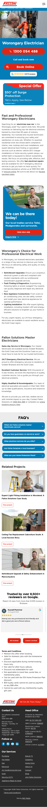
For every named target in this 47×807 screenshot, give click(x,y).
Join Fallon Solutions (33, 777)
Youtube (12, 744)
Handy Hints (30, 763)
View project (7, 505)
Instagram (8, 744)
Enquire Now (10, 237)
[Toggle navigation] (43, 4)
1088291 (40, 723)
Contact (28, 770)
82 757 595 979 (35, 720)
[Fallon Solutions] (10, 4)
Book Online (25, 67)
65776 (33, 728)
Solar (4, 774)
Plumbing (5, 756)
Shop (27, 774)
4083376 (28, 741)
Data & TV (29, 756)
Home (3, 8)
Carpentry (29, 760)
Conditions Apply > (10, 103)
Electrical (5, 767)
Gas (3, 763)
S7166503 (29, 733)
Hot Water (6, 760)
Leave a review (31, 640)
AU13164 (41, 745)
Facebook (3, 744)
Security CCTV (7, 777)
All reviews (14, 640)
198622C (39, 736)
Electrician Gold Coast (15, 8)
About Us (28, 767)
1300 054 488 (25, 51)
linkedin (17, 744)
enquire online (10, 172)
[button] (23, 74)
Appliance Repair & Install (11, 781)
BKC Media (26, 798)
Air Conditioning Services (11, 770)
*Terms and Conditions (12, 793)
